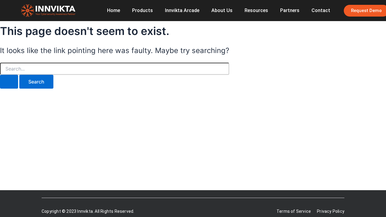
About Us (222, 10)
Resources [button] (256, 10)
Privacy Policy (330, 211)
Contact (321, 10)
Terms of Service (294, 211)
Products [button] (142, 10)
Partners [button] (289, 10)
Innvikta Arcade (182, 10)
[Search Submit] (9, 82)
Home (113, 10)
